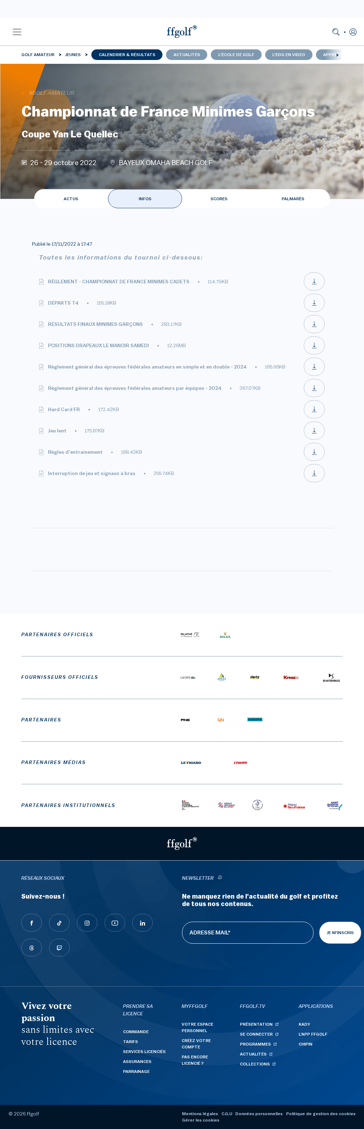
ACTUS (71, 199)
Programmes (255, 1044)
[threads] (31, 947)
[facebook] (31, 923)
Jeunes (73, 55)
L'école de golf (236, 55)
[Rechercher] (336, 31)
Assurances (137, 1061)
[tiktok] (59, 923)
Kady (304, 1024)
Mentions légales (200, 1114)
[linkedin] (142, 923)
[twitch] (59, 947)
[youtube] (115, 923)
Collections (255, 1064)
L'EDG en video (288, 55)
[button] (17, 31)
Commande (136, 1032)
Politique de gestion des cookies (320, 1114)
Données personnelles (259, 1114)
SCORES (219, 199)
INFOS (145, 199)
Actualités (186, 55)
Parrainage (136, 1071)
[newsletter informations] (220, 878)
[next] (337, 55)
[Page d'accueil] (182, 31)
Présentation (256, 1024)
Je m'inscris (340, 933)
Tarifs (130, 1042)
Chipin (305, 1044)
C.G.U (226, 1114)
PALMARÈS (293, 199)
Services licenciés (144, 1051)
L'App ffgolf (313, 1034)
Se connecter (256, 1034)
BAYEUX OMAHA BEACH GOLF (166, 163)
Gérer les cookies (200, 1120)
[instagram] (87, 923)
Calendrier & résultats (127, 55)
